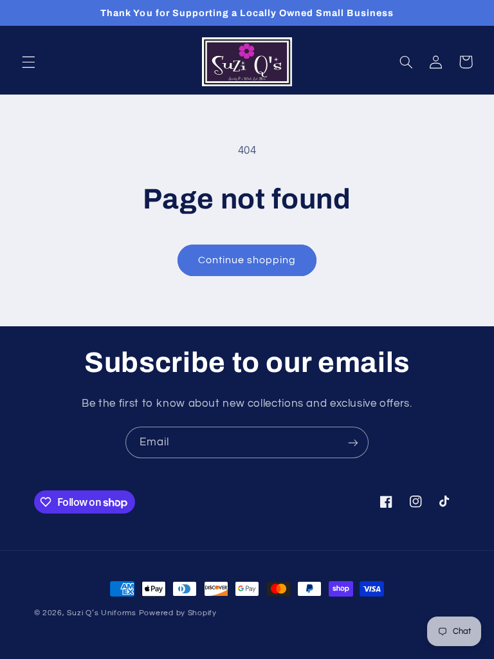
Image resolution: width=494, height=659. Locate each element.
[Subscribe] (353, 442)
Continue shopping (247, 260)
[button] (28, 62)
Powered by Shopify (178, 613)
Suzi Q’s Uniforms (101, 613)
